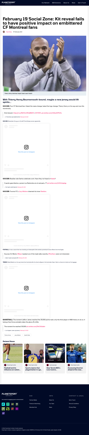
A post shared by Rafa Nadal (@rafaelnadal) (26, 315)
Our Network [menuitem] (45, 3)
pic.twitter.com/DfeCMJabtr (35, 326)
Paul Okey (9, 32)
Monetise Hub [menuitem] (33, 407)
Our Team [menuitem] (51, 403)
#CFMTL (38, 113)
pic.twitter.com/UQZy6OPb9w (52, 113)
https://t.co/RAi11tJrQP (20, 113)
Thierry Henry (7, 335)
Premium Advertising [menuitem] (34, 403)
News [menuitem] (73, 3)
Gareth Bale (27, 335)
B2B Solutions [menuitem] (56, 3)
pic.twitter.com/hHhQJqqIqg (56, 183)
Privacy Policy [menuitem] (72, 407)
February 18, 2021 (24, 117)
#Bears (19, 254)
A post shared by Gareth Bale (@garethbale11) (26, 174)
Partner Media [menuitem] (33, 400)
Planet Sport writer (11, 365)
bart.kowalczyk (53, 365)
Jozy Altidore (23, 191)
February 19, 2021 (24, 330)
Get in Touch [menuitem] (82, 3)
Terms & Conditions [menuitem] (74, 403)
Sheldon (43, 191)
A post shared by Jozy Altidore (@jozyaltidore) (26, 245)
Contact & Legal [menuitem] (76, 396)
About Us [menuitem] (66, 3)
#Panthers (51, 254)
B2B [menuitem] (31, 396)
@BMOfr (31, 113)
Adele (53, 179)
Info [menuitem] (51, 396)
